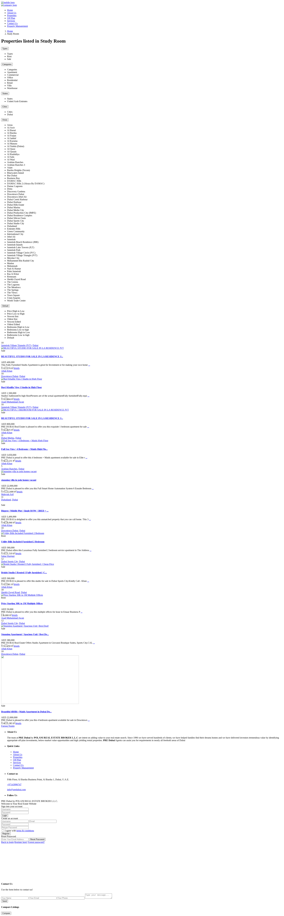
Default (5, 306)
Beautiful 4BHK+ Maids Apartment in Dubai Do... (26, 711)
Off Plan (11, 18)
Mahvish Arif (7, 494)
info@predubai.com (16, 789)
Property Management (17, 26)
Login (4, 815)
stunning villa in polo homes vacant (18, 480)
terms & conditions (25, 830)
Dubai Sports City (9, 561)
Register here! (20, 842)
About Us (11, 13)
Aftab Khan (6, 371)
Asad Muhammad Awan (12, 402)
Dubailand (6, 499)
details (17, 368)
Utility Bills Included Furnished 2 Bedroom (22, 541)
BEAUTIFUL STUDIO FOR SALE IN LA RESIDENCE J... (32, 356)
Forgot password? (36, 842)
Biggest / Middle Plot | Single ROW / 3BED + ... (25, 511)
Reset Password (37, 839)
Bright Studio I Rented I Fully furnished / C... (24, 572)
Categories (7, 64)
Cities (4, 107)
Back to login (7, 842)
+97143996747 (14, 784)
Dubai (35, 345)
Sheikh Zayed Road (10, 592)
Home (10, 10)
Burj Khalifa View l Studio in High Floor (21, 387)
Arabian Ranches (9, 469)
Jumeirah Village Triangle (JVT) (16, 345)
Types (5, 48)
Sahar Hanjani (7, 556)
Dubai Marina (7, 438)
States (5, 93)
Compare (6, 913)
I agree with (19, 830)
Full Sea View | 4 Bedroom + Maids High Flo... (24, 449)
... (89, 365)
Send (4, 901)
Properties (11, 15)
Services (11, 21)
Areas (4, 120)
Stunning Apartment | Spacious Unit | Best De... (25, 634)
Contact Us (12, 23)
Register (5, 833)
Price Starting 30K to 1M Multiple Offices (22, 603)
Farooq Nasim (7, 726)
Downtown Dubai (9, 376)
